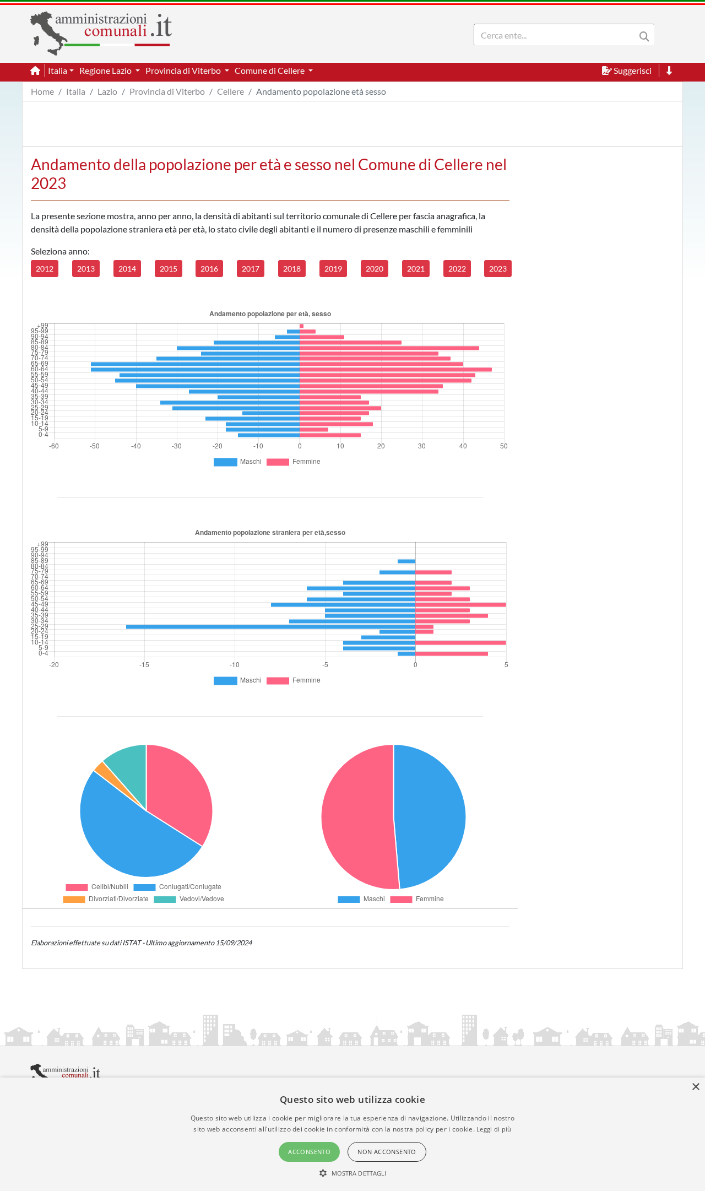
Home (42, 91)
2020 (374, 268)
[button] (353, 1172)
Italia (75, 91)
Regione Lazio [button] (106, 70)
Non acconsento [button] (386, 1151)
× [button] (695, 1087)
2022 (457, 268)
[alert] (352, 1134)
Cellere (230, 91)
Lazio (107, 91)
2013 (86, 268)
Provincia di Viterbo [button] (184, 70)
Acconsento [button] (309, 1151)
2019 (333, 268)
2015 (168, 268)
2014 (127, 268)
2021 (416, 268)
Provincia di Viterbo (167, 91)
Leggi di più (494, 1129)
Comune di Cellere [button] (270, 70)
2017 (250, 268)
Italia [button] (57, 70)
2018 (292, 268)
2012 (44, 268)
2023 (498, 268)
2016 (209, 268)
